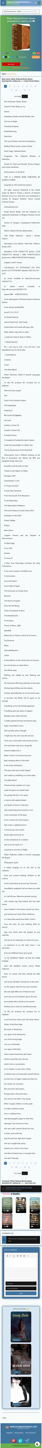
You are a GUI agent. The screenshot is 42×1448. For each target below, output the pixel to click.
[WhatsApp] (8, 57)
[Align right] (24, 1256)
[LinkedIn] (11, 57)
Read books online (10, 11)
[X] (6, 57)
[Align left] (17, 1256)
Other (19, 11)
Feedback (9, 1433)
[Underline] (13, 1256)
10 (16, 90)
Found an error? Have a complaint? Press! (19, 1188)
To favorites (22, 57)
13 (25, 90)
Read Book (11, 64)
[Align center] (21, 1256)
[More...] (28, 1256)
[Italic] (10, 1256)
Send (21, 1293)
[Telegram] (3, 57)
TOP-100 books (30, 1433)
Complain (36, 57)
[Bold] (7, 1256)
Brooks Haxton (11, 74)
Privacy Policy (19, 1433)
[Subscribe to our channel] (14, 1441)
